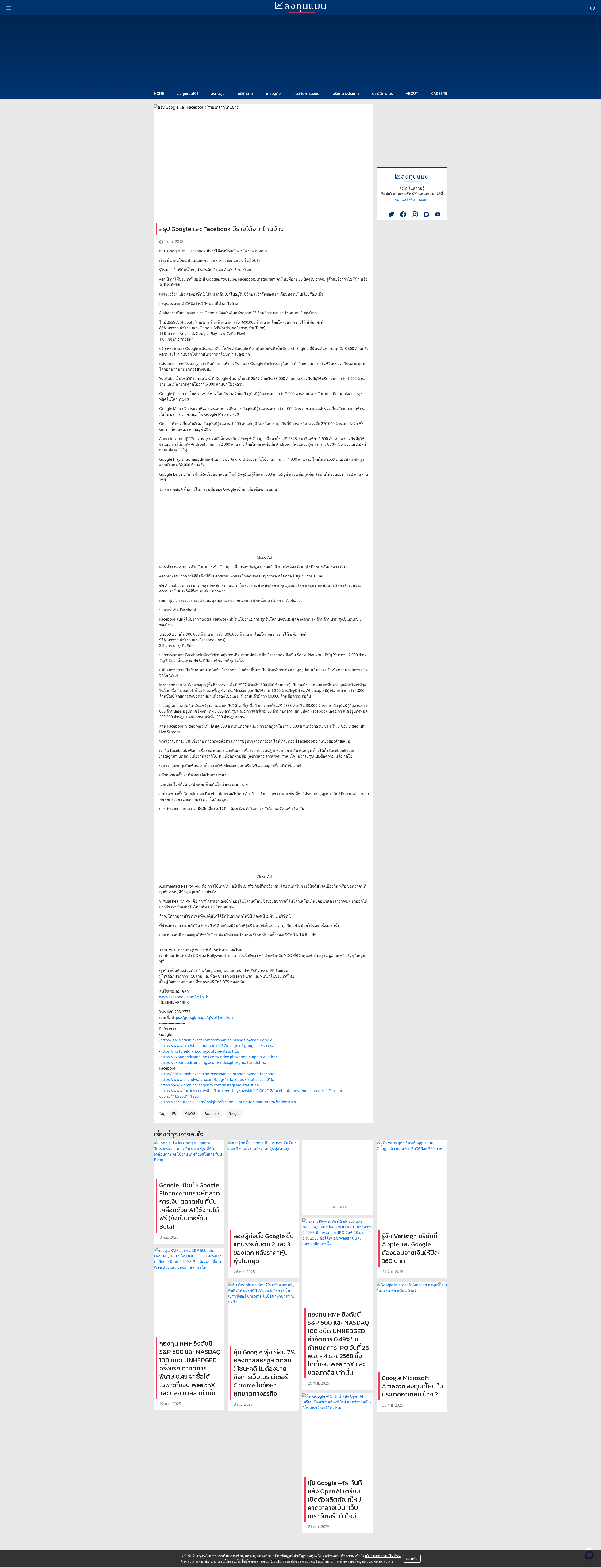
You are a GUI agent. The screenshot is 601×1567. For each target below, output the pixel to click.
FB (174, 1113)
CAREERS (439, 93)
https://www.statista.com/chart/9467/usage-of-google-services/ (217, 1045)
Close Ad (264, 557)
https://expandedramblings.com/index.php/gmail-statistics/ (213, 1062)
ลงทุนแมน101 (187, 93)
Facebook (211, 1113)
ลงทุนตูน (218, 93)
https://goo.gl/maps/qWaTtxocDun (202, 1017)
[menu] (8, 8)
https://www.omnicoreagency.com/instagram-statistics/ (210, 1085)
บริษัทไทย (245, 93)
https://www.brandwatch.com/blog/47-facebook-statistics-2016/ (217, 1079)
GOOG (190, 1113)
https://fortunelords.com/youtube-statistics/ (199, 1051)
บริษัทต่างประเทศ (346, 93)
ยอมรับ (412, 1558)
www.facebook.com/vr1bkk (183, 996)
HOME (159, 93)
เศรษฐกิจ (273, 93)
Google (233, 1113)
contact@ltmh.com (412, 199)
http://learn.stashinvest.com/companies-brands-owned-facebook (218, 1073)
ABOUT (412, 93)
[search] (592, 8)
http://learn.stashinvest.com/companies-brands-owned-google (216, 1040)
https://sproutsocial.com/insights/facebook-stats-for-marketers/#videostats (228, 1101)
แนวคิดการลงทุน (306, 93)
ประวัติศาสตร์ (382, 93)
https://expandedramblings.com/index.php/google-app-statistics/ (218, 1056)
